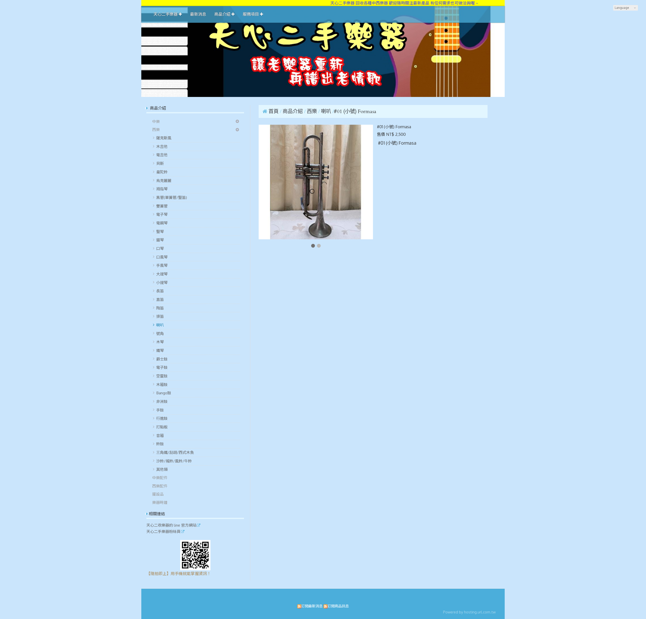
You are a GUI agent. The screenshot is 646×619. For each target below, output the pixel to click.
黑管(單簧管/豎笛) (171, 197)
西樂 (156, 129)
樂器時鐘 (159, 502)
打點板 (162, 426)
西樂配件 (159, 485)
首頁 (273, 111)
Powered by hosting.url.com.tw (469, 612)
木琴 (160, 341)
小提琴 (162, 282)
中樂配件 (159, 477)
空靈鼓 (162, 375)
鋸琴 (160, 239)
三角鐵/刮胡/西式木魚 (175, 452)
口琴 (160, 248)
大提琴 (162, 273)
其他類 (162, 469)
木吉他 (162, 146)
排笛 (160, 316)
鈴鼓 (160, 443)
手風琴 (162, 265)
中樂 (156, 121)
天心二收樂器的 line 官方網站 (171, 525)
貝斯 (160, 163)
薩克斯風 (163, 137)
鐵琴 (160, 350)
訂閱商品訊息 (338, 606)
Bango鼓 (163, 392)
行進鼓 (162, 418)
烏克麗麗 (163, 180)
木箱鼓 (162, 384)
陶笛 (160, 308)
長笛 (160, 290)
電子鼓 (162, 367)
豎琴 (160, 231)
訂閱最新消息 (311, 606)
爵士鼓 (162, 359)
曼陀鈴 (162, 171)
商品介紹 (293, 111)
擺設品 (158, 494)
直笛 (160, 299)
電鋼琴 (162, 222)
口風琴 (162, 257)
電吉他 (162, 154)
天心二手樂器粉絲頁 (163, 531)
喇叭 (160, 324)
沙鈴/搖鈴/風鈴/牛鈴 (174, 460)
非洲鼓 (162, 401)
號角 (160, 333)
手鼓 (160, 409)
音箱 (160, 435)
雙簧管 (162, 206)
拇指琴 (162, 188)
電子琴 (162, 214)
